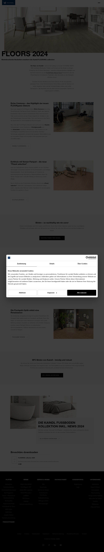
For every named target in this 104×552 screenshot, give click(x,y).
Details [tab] (52, 264)
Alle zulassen (81, 292)
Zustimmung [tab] (21, 264)
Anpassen (50, 292)
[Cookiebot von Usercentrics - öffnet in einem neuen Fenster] (87, 257)
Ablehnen (22, 292)
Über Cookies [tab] (82, 264)
